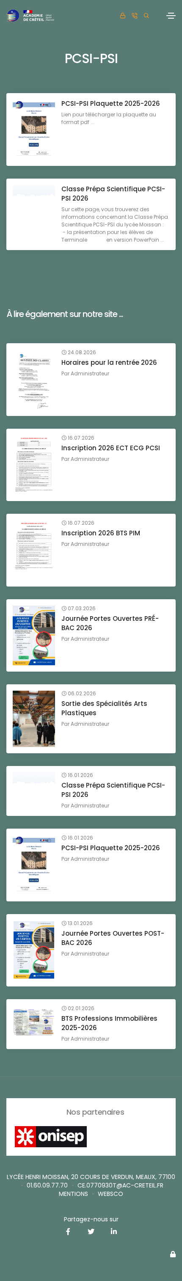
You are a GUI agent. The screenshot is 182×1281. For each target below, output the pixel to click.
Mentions (73, 1194)
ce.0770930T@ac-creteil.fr (120, 1185)
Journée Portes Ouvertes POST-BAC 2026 (112, 938)
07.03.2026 (81, 608)
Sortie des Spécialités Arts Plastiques (104, 708)
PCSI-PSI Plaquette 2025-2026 (110, 103)
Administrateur (90, 373)
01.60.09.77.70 (47, 1185)
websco (110, 1194)
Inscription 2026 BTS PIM (100, 533)
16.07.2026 (80, 438)
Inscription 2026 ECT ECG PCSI (110, 448)
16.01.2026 (79, 775)
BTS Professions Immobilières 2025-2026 (109, 1023)
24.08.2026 (81, 352)
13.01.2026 (79, 923)
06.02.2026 (81, 693)
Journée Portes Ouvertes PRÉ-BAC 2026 (110, 623)
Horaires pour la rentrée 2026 (109, 362)
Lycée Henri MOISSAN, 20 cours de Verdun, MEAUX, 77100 (91, 1177)
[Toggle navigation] (171, 16)
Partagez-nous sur (91, 1219)
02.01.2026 (80, 1008)
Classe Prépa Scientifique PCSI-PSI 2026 (113, 194)
